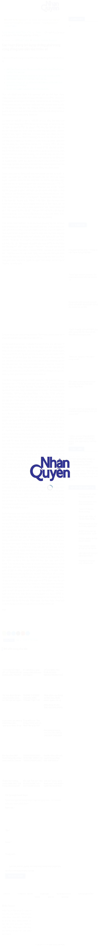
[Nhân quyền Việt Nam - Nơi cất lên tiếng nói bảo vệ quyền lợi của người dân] (50, 468)
